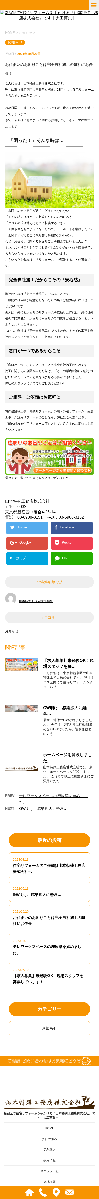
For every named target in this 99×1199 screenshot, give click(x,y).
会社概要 (49, 1182)
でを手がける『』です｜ (49, 1115)
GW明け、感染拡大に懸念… (43, 808)
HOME (49, 1128)
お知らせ (11, 631)
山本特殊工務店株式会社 (36, 601)
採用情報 (49, 1160)
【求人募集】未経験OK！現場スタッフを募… (68, 663)
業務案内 (49, 1150)
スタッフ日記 (49, 1171)
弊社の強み (49, 1139)
